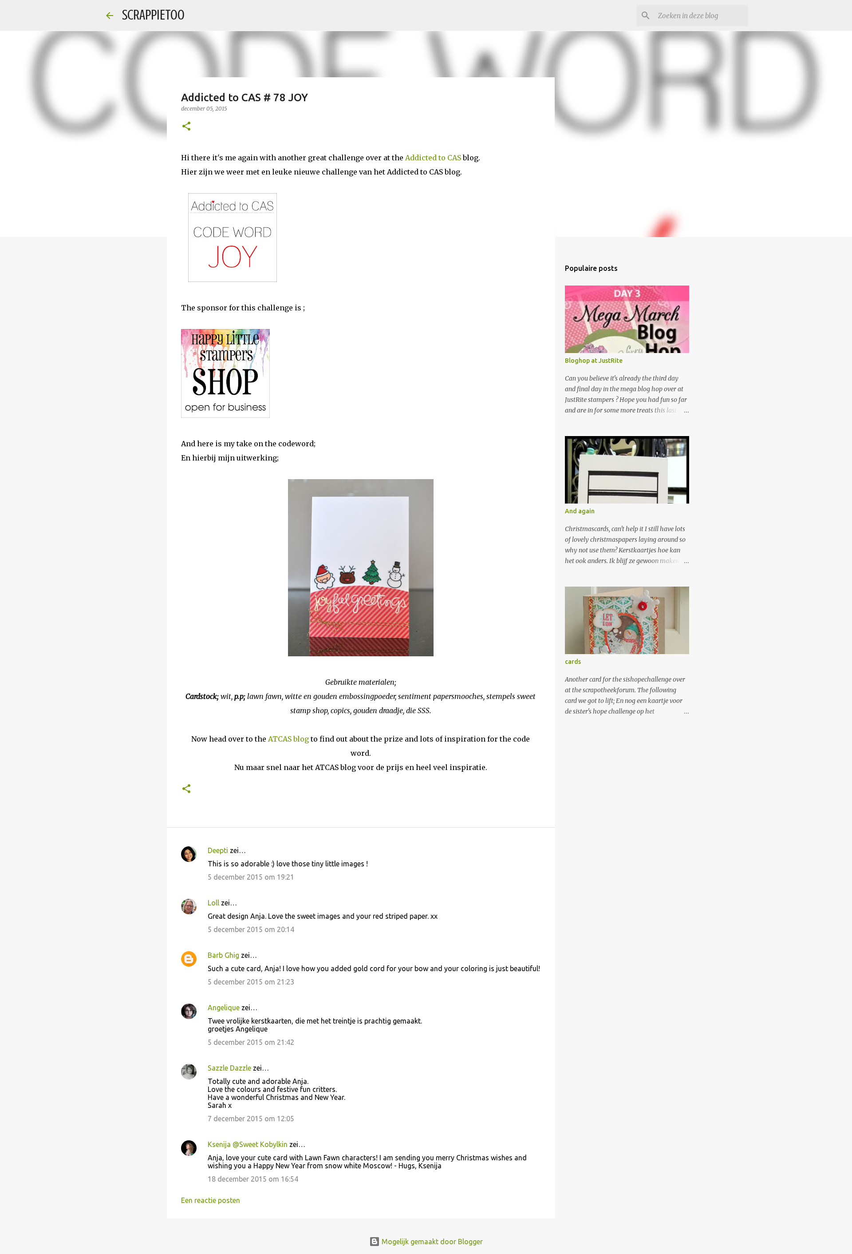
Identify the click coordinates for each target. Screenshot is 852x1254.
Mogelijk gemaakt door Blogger (431, 1242)
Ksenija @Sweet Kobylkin (248, 1144)
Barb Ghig (223, 955)
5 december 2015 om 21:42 (251, 1042)
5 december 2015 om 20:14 (251, 929)
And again (580, 511)
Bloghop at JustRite (594, 360)
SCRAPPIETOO (153, 15)
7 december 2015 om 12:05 (251, 1119)
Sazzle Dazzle (229, 1068)
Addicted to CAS (433, 157)
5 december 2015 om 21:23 (251, 982)
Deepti (218, 850)
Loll (213, 903)
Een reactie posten (210, 1200)
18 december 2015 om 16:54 (253, 1179)
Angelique (224, 1008)
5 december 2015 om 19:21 (251, 877)
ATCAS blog (288, 738)
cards (573, 661)
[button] (186, 127)
